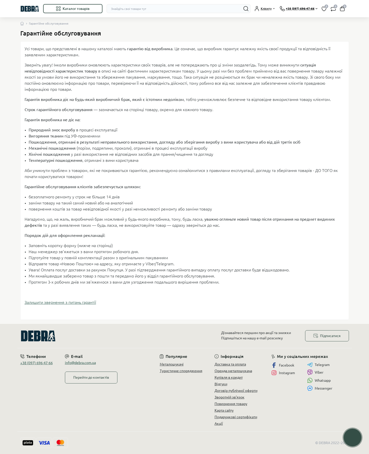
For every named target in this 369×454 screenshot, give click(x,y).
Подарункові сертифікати (236, 417)
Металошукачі (172, 364)
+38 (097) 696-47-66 (36, 363)
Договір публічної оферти (236, 391)
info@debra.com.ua (80, 363)
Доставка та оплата (230, 364)
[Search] (246, 8)
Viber (319, 372)
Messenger (323, 388)
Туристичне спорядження (181, 371)
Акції (219, 424)
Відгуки (221, 384)
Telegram (322, 365)
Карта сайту (224, 410)
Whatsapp (323, 380)
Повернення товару (231, 404)
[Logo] (29, 8)
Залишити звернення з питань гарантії (60, 302)
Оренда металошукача (233, 371)
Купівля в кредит (229, 377)
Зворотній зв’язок (229, 397)
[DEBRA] (101, 336)
